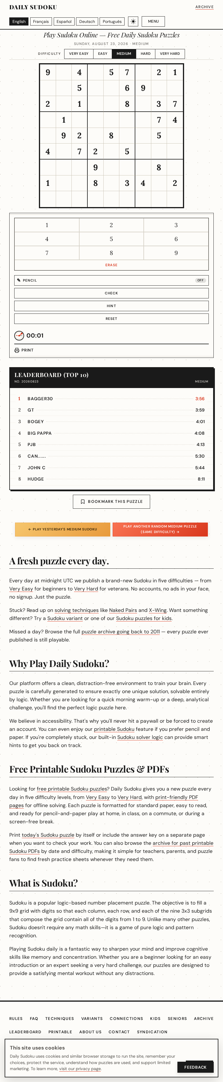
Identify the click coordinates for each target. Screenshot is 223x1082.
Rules (16, 1018)
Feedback (195, 1067)
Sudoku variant (65, 618)
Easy (102, 53)
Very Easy (78, 53)
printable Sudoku (114, 729)
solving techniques (77, 610)
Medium (124, 53)
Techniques (59, 1018)
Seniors (177, 1018)
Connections (126, 1018)
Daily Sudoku (33, 7)
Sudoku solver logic (140, 737)
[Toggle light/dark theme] (133, 22)
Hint (111, 306)
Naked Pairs (123, 610)
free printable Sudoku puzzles (72, 789)
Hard (145, 53)
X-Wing (158, 610)
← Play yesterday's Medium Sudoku (62, 529)
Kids (155, 1018)
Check (111, 293)
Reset (112, 318)
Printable (60, 1032)
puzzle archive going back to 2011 (121, 631)
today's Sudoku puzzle (48, 835)
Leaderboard (25, 1032)
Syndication (152, 1032)
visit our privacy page (80, 1068)
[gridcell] (48, 72)
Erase (111, 265)
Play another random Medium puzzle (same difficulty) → (160, 529)
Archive (204, 6)
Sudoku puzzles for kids (144, 618)
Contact (119, 1032)
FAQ (34, 1018)
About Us (90, 1032)
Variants (92, 1018)
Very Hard (170, 53)
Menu (153, 21)
